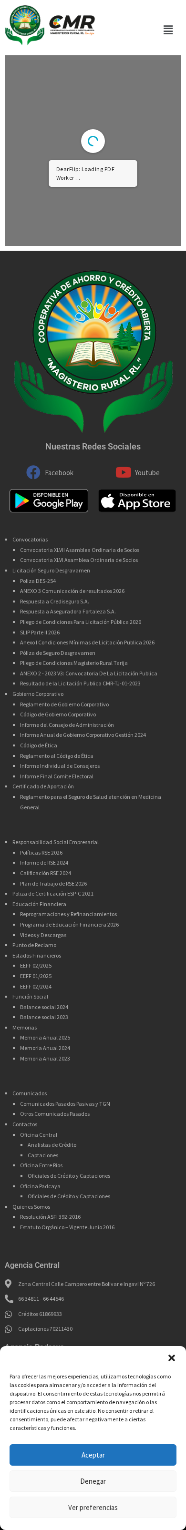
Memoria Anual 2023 (45, 1058)
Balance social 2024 (44, 1006)
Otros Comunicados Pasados (55, 1113)
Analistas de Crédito (52, 1144)
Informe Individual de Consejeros (60, 765)
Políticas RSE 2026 (41, 852)
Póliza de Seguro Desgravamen (57, 652)
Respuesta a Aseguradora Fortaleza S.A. (68, 611)
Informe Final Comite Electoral (56, 776)
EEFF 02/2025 (36, 965)
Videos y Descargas (43, 934)
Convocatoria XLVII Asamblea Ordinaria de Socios (79, 549)
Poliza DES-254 (38, 580)
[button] (171, 1358)
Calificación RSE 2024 (45, 873)
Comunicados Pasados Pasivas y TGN (65, 1103)
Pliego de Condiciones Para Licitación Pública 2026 (80, 621)
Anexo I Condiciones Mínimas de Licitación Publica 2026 (87, 642)
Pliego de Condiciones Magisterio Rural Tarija (74, 662)
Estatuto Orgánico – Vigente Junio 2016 (67, 1227)
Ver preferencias (93, 1507)
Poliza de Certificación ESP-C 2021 (52, 893)
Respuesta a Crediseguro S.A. (54, 601)
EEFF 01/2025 (36, 975)
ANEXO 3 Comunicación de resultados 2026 (72, 590)
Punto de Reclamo (34, 945)
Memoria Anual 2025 (45, 1037)
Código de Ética (38, 745)
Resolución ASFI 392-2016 (50, 1216)
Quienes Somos (31, 1206)
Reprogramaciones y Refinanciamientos (68, 914)
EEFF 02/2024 (36, 986)
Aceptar (93, 1454)
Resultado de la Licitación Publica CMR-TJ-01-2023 (80, 683)
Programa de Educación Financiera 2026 (69, 924)
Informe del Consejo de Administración (67, 724)
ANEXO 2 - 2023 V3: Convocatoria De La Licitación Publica (88, 673)
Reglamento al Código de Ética (56, 755)
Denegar (93, 1481)
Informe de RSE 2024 (44, 862)
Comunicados (29, 1093)
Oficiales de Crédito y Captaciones (69, 1175)
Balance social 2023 (44, 1016)
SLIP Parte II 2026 (40, 632)
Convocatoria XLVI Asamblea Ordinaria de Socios (79, 559)
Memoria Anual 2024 (45, 1047)
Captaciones (43, 1155)
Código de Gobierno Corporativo (58, 714)
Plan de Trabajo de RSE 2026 (53, 883)
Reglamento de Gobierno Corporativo (64, 704)
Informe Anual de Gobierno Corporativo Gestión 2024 (83, 734)
